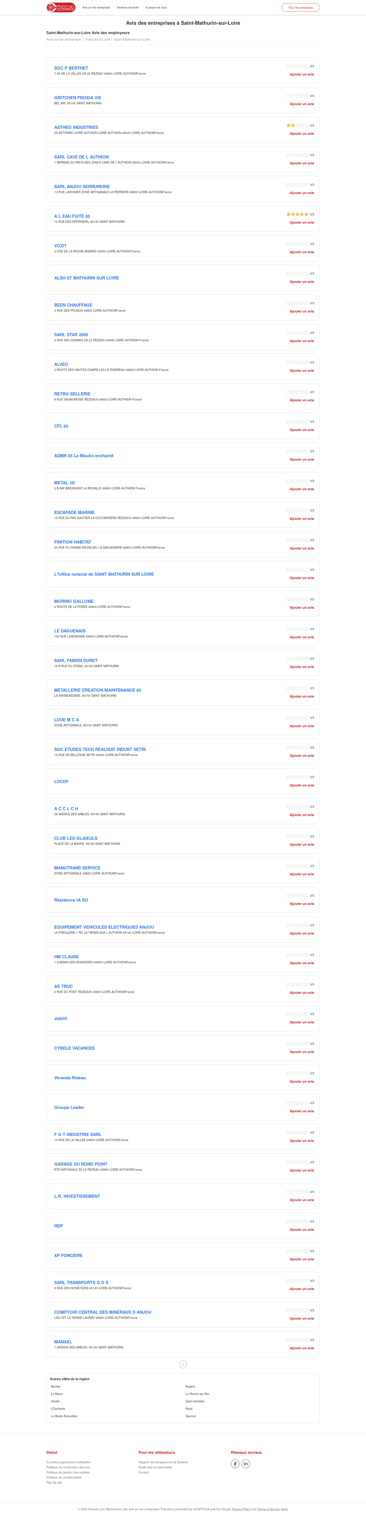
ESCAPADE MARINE (74, 512)
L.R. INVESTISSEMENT (77, 1196)
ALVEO (61, 364)
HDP (58, 1226)
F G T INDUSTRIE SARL (77, 1134)
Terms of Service (268, 1509)
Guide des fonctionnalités (155, 1467)
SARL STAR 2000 (71, 334)
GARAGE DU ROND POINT (80, 1164)
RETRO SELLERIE (72, 394)
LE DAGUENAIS (69, 631)
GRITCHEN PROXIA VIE (77, 97)
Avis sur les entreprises (96, 7)
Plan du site (54, 1482)
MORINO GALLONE (73, 601)
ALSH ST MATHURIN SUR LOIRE (86, 278)
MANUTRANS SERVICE (77, 868)
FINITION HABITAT (72, 542)
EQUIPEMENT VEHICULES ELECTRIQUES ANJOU (104, 927)
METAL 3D (64, 482)
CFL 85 (61, 426)
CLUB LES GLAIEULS (75, 838)
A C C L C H (66, 808)
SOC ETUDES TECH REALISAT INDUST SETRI (100, 749)
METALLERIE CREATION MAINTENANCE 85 (97, 690)
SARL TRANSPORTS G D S (81, 1282)
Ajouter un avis (302, 74)
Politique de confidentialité (63, 1477)
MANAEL (63, 1341)
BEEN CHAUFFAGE (73, 305)
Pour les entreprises (301, 8)
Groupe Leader (69, 1107)
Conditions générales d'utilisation (68, 1462)
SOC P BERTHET (71, 68)
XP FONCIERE (68, 1255)
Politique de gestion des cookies (67, 1472)
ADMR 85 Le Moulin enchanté (84, 455)
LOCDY (61, 781)
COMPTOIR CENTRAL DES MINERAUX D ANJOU (102, 1312)
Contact (144, 1472)
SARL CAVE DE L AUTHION (81, 157)
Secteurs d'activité (128, 7)
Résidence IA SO (71, 900)
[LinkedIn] (245, 1463)
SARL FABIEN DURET (75, 660)
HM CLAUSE (66, 956)
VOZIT (60, 245)
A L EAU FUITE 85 (72, 216)
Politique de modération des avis (68, 1467)
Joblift (60, 1018)
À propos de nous (156, 7)
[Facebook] (235, 1463)
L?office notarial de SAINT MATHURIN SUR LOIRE (104, 574)
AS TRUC (63, 986)
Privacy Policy (241, 1509)
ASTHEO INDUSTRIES (76, 127)
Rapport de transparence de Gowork (163, 1462)
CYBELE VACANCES (74, 1048)
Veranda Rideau (70, 1077)
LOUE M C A (66, 719)
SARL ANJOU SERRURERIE (82, 186)
